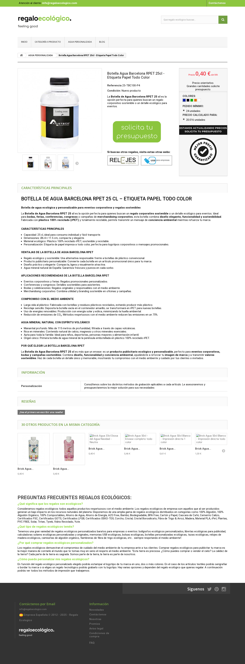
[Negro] (188, 100)
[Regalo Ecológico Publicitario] (51, 20)
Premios (94, 624)
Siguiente (77, 163)
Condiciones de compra (99, 635)
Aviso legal (96, 628)
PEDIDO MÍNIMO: (193, 106)
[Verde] (191, 100)
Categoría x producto (48, 41)
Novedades (96, 609)
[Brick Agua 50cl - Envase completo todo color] (140, 439)
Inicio (24, 41)
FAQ (92, 642)
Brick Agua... (26, 468)
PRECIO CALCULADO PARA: (200, 115)
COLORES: (190, 96)
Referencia (114, 85)
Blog (102, 41)
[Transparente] (199, 100)
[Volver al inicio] (21, 55)
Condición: (114, 90)
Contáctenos (217, 3)
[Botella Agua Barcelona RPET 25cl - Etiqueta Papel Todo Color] (30, 163)
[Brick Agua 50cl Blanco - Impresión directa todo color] (211, 439)
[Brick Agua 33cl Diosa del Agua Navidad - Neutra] (105, 439)
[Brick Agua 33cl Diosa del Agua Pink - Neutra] (69, 449)
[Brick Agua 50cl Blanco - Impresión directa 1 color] (176, 439)
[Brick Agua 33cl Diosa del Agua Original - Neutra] (34, 449)
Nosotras (95, 619)
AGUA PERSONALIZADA (80, 41)
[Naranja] (195, 100)
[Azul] (184, 100)
